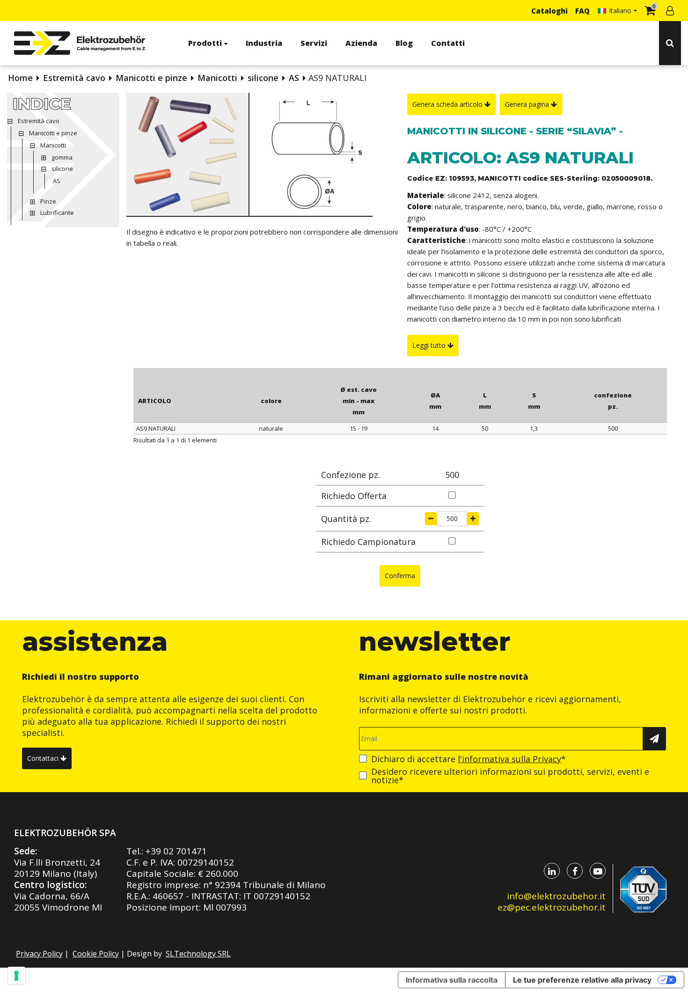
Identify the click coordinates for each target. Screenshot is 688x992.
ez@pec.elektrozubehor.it (552, 907)
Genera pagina (528, 104)
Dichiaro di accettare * (468, 759)
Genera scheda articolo (448, 104)
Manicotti (217, 77)
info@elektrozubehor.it (556, 896)
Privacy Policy (39, 953)
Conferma (400, 575)
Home (20, 77)
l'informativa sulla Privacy (509, 758)
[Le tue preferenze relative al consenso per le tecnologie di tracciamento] (16, 976)
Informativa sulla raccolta (452, 980)
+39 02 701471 (176, 851)
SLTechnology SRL (198, 953)
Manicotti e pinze (151, 77)
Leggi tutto (429, 345)
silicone (263, 77)
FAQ (582, 10)
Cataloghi (549, 10)
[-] (431, 518)
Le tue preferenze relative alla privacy (582, 980)
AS (294, 77)
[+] (473, 518)
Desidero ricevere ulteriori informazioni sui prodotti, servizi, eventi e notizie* (510, 775)
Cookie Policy (96, 953)
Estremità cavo (74, 77)
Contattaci (43, 758)
